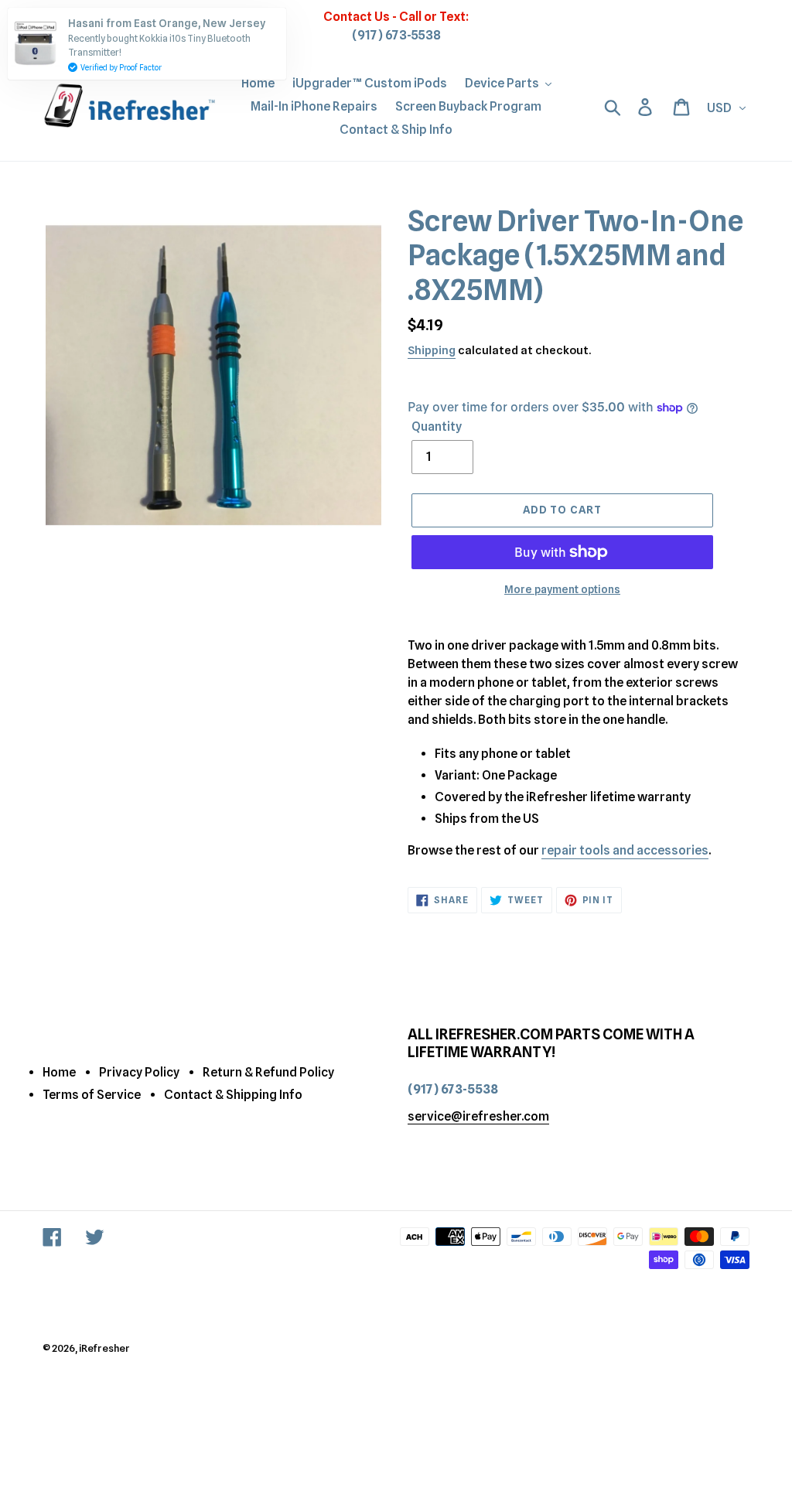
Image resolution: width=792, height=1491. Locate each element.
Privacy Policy (139, 1072)
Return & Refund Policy (268, 1072)
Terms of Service (92, 1094)
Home (59, 1072)
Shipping (432, 350)
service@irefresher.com (478, 1116)
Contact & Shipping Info (233, 1094)
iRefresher (104, 1348)
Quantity (436, 426)
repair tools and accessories (624, 850)
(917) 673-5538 (396, 35)
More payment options (562, 589)
